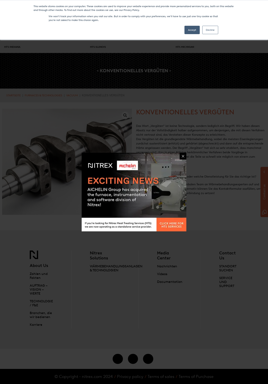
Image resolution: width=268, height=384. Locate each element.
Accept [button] (192, 29)
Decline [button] (210, 29)
